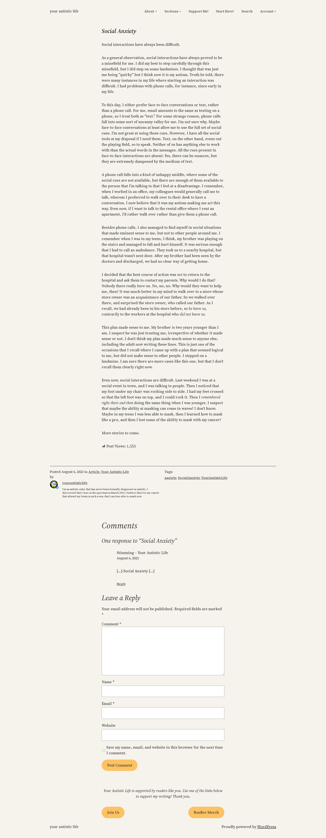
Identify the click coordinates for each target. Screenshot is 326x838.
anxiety (170, 477)
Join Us (113, 812)
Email (108, 703)
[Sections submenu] (180, 11)
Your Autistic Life (64, 11)
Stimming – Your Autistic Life (142, 552)
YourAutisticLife (214, 477)
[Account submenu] (275, 11)
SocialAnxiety (189, 477)
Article (94, 471)
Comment (111, 624)
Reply (121, 584)
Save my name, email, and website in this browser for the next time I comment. (164, 750)
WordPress (266, 826)
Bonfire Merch (206, 812)
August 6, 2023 (128, 558)
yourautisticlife (75, 482)
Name (108, 682)
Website (108, 725)
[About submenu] (156, 11)
